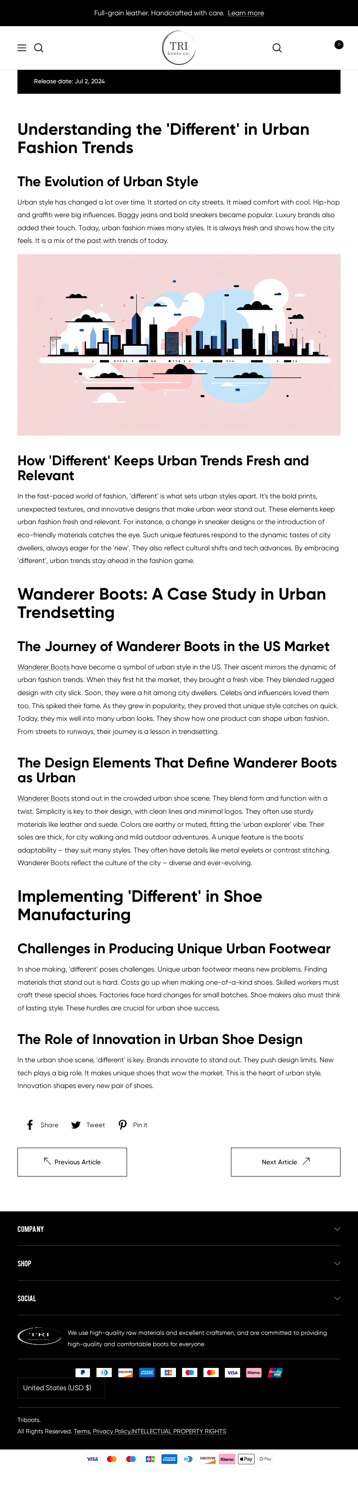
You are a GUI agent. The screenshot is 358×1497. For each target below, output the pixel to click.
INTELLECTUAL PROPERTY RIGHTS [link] (178, 1431)
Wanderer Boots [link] (43, 667)
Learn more (246, 13)
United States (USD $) (57, 1388)
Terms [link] (82, 1431)
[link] (41, 48)
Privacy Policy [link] (111, 1431)
